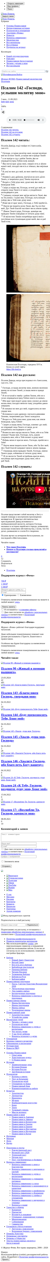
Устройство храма (20, 1017)
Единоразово (10, 595)
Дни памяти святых (21, 991)
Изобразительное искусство (24, 1103)
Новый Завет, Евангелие (23, 960)
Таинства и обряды (15, 1207)
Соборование (18, 1222)
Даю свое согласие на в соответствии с (24, 614)
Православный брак (21, 1086)
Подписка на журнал (15, 47)
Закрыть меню (8, 16)
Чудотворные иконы (21, 1010)
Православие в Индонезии (24, 1131)
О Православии (19, 1060)
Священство (17, 1224)
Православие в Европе (22, 1126)
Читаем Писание (19, 972)
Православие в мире (15, 1115)
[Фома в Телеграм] (11, 880)
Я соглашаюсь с (20, 609)
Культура (10, 1091)
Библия (9, 957)
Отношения (11, 1039)
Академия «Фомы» (15, 33)
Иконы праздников (20, 1005)
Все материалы (13, 42)
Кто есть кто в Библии (22, 965)
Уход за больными (20, 1079)
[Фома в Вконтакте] (12, 876)
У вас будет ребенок (21, 1034)
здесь (17, 602)
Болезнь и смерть (19, 1076)
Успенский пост (19, 1155)
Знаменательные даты (22, 1064)
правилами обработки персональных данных (22, 932)
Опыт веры (17, 1055)
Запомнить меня (11, 861)
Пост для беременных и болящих (27, 1160)
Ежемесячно (25, 595)
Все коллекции (13, 66)
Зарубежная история (21, 1072)
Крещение (16, 1210)
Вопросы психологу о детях (24, 1036)
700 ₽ (3, 581)
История (10, 1062)
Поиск (9, 9)
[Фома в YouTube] (11, 885)
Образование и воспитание (18, 1043)
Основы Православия (16, 26)
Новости (10, 35)
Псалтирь (10, 570)
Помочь (11, 14)
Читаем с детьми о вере (17, 63)
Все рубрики (12, 45)
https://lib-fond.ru (13, 369)
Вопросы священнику (16, 38)
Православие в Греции (22, 1124)
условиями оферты (27, 609)
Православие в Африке (22, 1119)
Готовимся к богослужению (19, 1226)
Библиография (18, 979)
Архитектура (18, 1093)
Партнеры (11, 909)
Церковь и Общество (15, 1238)
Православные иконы (16, 1000)
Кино (14, 1105)
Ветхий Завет (18, 962)
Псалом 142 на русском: (12, 132)
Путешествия (12, 1046)
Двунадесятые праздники (23, 988)
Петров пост (17, 1157)
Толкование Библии (21, 974)
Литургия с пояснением (22, 1229)
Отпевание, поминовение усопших (28, 1217)
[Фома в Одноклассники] (14, 878)
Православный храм (15, 1012)
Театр (14, 1107)
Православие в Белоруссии (24, 1122)
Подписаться (32, 925)
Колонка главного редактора (19, 1041)
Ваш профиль (13, 6)
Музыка (15, 1100)
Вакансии (10, 906)
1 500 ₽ (4, 584)
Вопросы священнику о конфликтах (28, 1191)
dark (7, 102)
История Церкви (19, 1067)
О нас (9, 894)
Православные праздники (18, 981)
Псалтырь (5, 81)
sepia (12, 102)
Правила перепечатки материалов (21, 941)
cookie (30, 943)
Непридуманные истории (18, 28)
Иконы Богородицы (21, 1003)
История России (19, 1069)
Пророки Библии (19, 969)
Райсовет (10, 58)
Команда (10, 904)
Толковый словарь (20, 1110)
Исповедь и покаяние (21, 1214)
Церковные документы (16, 1236)
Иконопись (17, 1098)
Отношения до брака (21, 1084)
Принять (5, 1260)
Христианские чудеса (21, 1057)
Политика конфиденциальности (21, 939)
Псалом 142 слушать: (10, 134)
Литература (17, 1095)
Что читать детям (19, 1031)
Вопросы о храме (19, 1205)
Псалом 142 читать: (10, 130)
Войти (19, 74)
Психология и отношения (18, 30)
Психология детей (20, 1024)
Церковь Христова (14, 1233)
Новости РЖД (12, 1048)
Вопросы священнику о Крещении (27, 1193)
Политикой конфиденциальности (18, 616)
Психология (11, 1074)
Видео (9, 1143)
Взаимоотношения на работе (25, 1088)
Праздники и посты (15, 1148)
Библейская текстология (23, 967)
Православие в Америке (23, 1117)
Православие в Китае (21, 1134)
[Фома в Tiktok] (10, 883)
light (3, 102)
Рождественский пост (22, 1150)
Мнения (10, 1138)
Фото (8, 1141)
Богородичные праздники (23, 993)
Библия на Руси (19, 977)
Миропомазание (19, 1219)
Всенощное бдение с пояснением (27, 1231)
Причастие (17, 1212)
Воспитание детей (14, 1019)
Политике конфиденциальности (33, 1257)
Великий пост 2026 (20, 1152)
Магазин (10, 897)
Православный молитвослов (29, 79)
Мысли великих (19, 1112)
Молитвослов (12, 40)
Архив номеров (13, 911)
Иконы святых (18, 1008)
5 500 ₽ (4, 587)
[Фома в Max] (9, 890)
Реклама (10, 899)
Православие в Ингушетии (24, 1129)
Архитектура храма (20, 1015)
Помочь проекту (8, 607)
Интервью (11, 1136)
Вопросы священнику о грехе (25, 1183)
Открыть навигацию (15, 4)
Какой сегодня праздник (17, 56)
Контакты (10, 901)
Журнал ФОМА (8, 79)
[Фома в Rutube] (10, 887)
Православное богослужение (19, 61)
